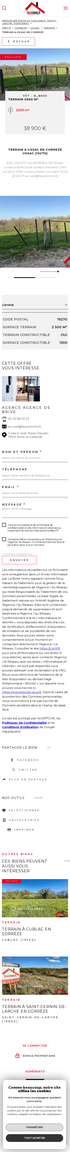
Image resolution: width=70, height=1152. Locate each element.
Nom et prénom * (22, 452)
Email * (10, 487)
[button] (56, 271)
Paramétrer (34, 1127)
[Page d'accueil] (35, 8)
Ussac (35, 28)
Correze (21, 28)
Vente (6, 28)
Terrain (49, 28)
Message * (14, 504)
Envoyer (19, 559)
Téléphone (15, 469)
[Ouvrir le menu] (65, 8)
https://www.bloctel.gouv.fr (21, 692)
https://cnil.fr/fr (49, 648)
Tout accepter (34, 1138)
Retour (21, 41)
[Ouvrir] (4, 8)
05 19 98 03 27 (18, 419)
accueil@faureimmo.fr (24, 426)
